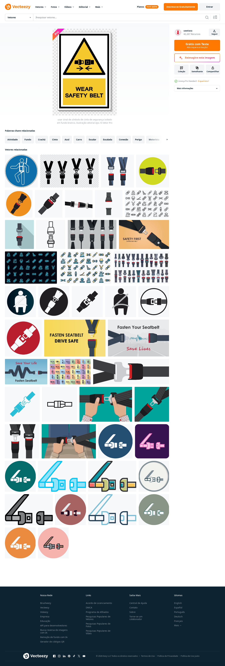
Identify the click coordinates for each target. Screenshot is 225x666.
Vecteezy (44, 607)
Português (179, 612)
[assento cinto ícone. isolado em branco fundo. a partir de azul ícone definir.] (22, 404)
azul (67, 139)
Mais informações (185, 88)
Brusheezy (45, 603)
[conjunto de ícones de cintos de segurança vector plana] (85, 267)
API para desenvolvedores (53, 625)
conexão (123, 139)
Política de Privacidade (167, 656)
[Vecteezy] (17, 7)
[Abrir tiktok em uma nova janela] (74, 656)
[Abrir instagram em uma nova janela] (59, 656)
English (178, 603)
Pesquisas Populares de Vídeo (98, 632)
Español (178, 607)
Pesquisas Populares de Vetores (98, 618)
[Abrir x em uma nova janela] (79, 656)
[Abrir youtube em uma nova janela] (84, 656)
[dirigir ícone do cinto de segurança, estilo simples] (19, 234)
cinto (55, 139)
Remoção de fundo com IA (53, 637)
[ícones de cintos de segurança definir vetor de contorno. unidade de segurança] (147, 204)
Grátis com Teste (197, 45)
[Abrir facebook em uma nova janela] (54, 656)
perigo (138, 139)
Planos (140, 6)
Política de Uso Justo (190, 656)
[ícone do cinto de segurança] (152, 171)
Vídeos (67, 6)
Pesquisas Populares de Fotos (98, 625)
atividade (12, 139)
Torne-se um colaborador (135, 618)
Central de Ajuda (138, 603)
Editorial (83, 6)
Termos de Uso (148, 656)
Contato (133, 607)
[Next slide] (164, 139)
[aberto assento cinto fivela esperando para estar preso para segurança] (50, 234)
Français (178, 621)
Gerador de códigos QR (52, 641)
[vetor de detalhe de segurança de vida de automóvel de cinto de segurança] (78, 204)
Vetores (39, 6)
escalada (107, 139)
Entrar (209, 6)
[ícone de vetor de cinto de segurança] (115, 441)
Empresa (44, 616)
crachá (41, 139)
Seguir (215, 34)
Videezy (44, 612)
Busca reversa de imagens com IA (54, 631)
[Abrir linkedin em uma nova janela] (64, 656)
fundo (27, 139)
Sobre (132, 612)
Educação (45, 621)
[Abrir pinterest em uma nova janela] (69, 656)
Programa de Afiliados (97, 612)
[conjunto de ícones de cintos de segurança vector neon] (31, 267)
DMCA (89, 607)
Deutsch (178, 616)
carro (79, 139)
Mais (97, 6)
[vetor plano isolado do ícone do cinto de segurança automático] (108, 204)
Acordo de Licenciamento (99, 603)
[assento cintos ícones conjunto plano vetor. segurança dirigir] (70, 371)
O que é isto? (203, 81)
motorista (154, 139)
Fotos (54, 6)
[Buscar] (207, 17)
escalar (92, 139)
